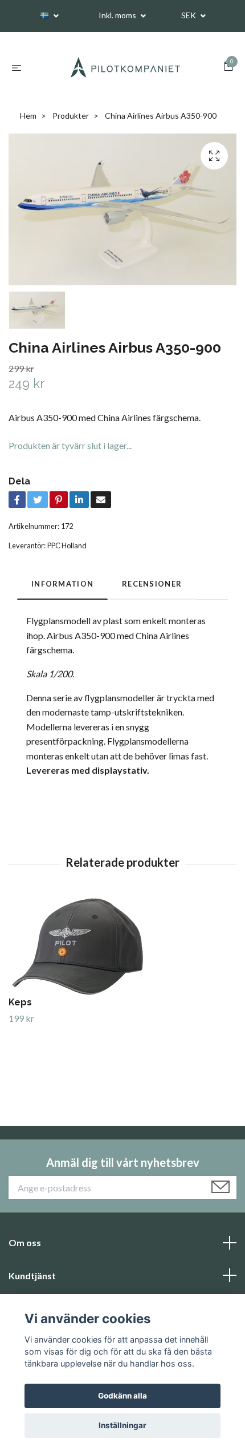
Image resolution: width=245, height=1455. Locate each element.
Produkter (70, 115)
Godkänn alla (122, 1395)
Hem (28, 115)
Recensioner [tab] (152, 583)
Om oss (25, 1242)
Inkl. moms (118, 15)
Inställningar (122, 1425)
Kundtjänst (32, 1275)
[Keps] (122, 946)
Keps (20, 1002)
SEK (189, 15)
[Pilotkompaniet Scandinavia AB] (125, 67)
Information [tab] (62, 583)
